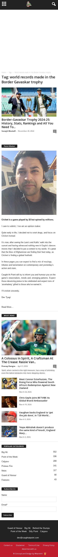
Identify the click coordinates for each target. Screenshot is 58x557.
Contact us (8, 545)
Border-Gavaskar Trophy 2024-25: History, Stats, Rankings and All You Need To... (27, 123)
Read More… (7, 307)
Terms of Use (33, 545)
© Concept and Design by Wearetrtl (28, 553)
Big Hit (5, 452)
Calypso (5, 461)
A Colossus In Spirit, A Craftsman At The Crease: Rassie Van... (27, 360)
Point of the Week (10, 457)
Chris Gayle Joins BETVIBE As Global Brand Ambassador (34, 399)
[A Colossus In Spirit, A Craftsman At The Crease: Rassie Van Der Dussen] (29, 337)
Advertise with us (29, 549)
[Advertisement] (29, 38)
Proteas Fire (7, 466)
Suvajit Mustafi (9, 131)
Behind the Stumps (41, 528)
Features (5, 480)
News (4, 471)
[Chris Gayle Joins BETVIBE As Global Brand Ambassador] (9, 402)
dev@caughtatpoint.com (28, 538)
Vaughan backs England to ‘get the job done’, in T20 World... (36, 414)
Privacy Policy (48, 545)
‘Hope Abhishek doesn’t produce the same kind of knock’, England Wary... (37, 430)
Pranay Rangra (8, 366)
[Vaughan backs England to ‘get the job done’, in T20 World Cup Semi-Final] (9, 417)
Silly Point (33, 531)
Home (4, 72)
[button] (53, 4)
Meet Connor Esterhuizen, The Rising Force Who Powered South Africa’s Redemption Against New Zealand (37, 383)
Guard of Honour (9, 475)
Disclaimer (20, 545)
